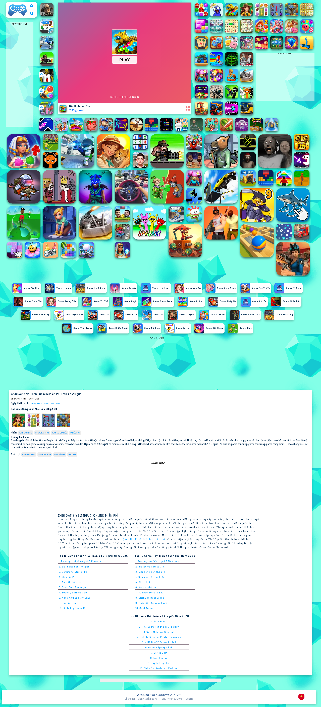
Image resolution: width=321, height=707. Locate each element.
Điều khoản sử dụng (172, 698)
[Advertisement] (19, 76)
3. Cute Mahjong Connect (159, 631)
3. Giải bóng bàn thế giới (150, 571)
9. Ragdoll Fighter (159, 663)
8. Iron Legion (159, 657)
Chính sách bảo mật (148, 698)
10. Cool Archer (144, 608)
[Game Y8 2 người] (31, 6)
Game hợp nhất (49, 409)
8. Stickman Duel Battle (149, 597)
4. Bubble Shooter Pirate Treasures (159, 637)
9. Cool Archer (67, 602)
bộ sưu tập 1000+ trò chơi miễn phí (143, 539)
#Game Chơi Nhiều (59, 432)
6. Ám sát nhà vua (146, 587)
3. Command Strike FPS (73, 571)
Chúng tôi (130, 698)
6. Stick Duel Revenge (72, 587)
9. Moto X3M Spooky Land (151, 602)
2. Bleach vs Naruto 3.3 (149, 566)
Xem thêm (72, 454)
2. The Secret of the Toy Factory (159, 626)
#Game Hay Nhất (42, 432)
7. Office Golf (159, 652)
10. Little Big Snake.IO (72, 608)
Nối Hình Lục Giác (31, 398)
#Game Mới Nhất (25, 432)
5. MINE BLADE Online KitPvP (159, 642)
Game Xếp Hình (44, 454)
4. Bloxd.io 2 (66, 577)
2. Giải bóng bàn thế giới (74, 566)
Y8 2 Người (13, 4)
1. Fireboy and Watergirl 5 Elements (81, 561)
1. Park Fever (159, 621)
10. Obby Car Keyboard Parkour (159, 668)
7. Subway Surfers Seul (73, 592)
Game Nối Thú (59, 454)
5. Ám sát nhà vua (70, 582)
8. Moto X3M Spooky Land (75, 597)
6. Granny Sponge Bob (159, 647)
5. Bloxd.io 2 (143, 582)
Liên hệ (189, 698)
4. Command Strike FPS (149, 577)
